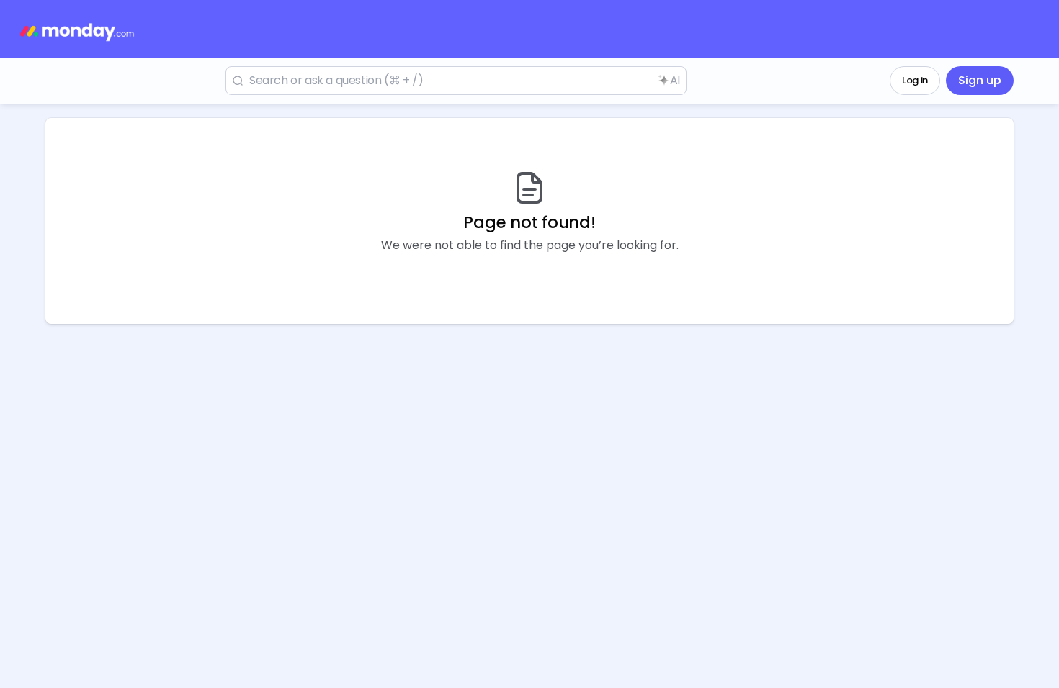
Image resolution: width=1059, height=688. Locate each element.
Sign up (979, 80)
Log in (915, 80)
